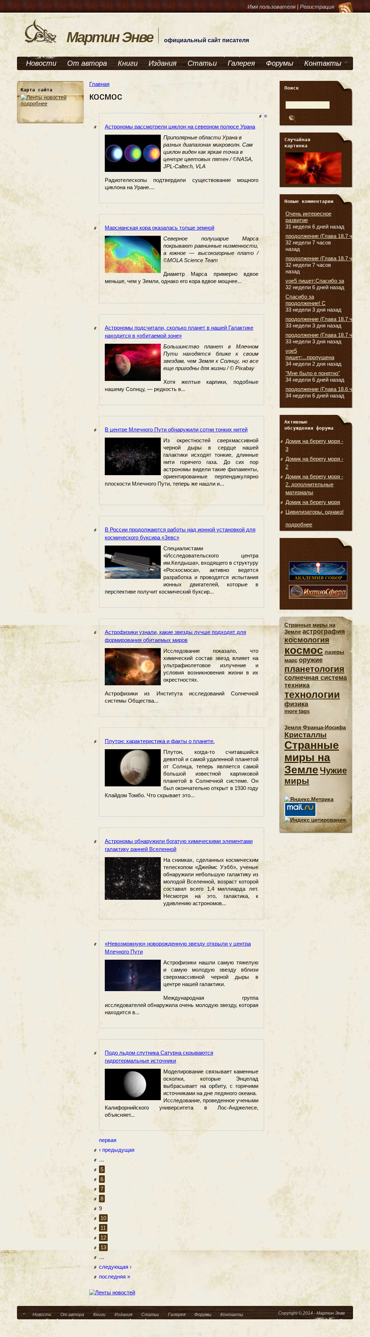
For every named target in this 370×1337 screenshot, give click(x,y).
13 (103, 1247)
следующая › (115, 1267)
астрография (323, 631)
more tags (297, 711)
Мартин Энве (109, 37)
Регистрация (317, 7)
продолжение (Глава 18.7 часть (324, 236)
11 (103, 1228)
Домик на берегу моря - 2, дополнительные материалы (314, 484)
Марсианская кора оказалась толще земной (159, 228)
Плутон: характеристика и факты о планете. (160, 741)
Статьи (202, 63)
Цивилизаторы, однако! (314, 512)
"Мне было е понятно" (312, 373)
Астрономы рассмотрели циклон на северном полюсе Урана (180, 126)
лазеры (334, 652)
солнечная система (315, 677)
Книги (128, 63)
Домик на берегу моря (312, 502)
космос (303, 650)
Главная (99, 84)
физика (296, 704)
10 (103, 1218)
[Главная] (40, 42)
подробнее (34, 103)
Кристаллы (305, 734)
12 (103, 1237)
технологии (312, 694)
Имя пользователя (272, 7)
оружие (311, 660)
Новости (41, 63)
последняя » (114, 1276)
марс (290, 660)
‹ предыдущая (116, 1150)
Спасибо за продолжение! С (305, 300)
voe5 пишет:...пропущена (309, 354)
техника (297, 685)
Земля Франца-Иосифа (315, 727)
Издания (163, 63)
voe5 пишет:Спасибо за (314, 281)
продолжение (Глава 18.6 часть (324, 389)
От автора (87, 63)
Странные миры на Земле (311, 757)
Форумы (279, 63)
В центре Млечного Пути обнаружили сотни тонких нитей (176, 429)
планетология (314, 669)
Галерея (241, 63)
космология (306, 639)
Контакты (322, 63)
